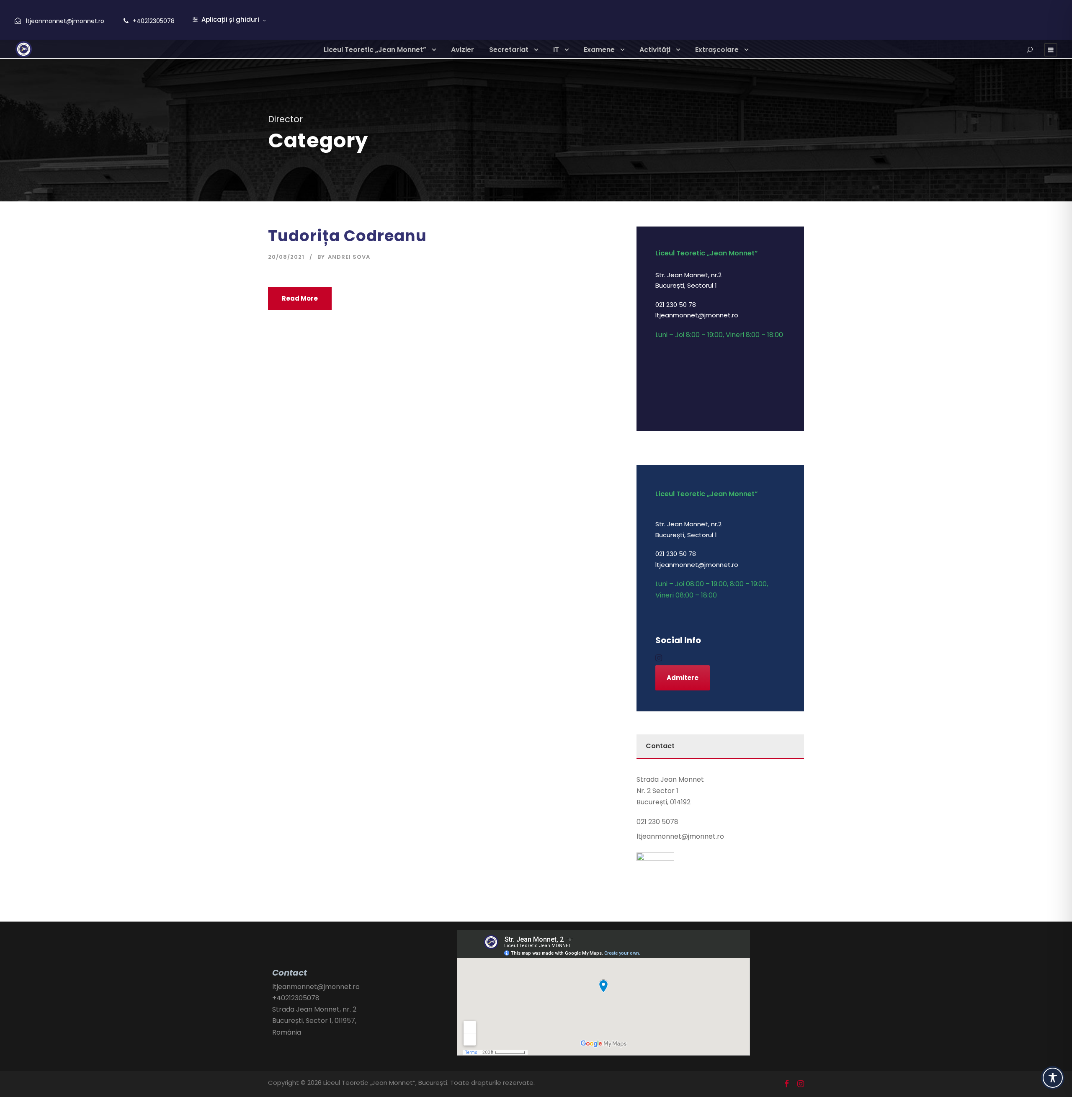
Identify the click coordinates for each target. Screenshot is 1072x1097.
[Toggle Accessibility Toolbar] (1053, 1078)
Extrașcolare (717, 49)
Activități (654, 49)
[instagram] (658, 658)
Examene (599, 49)
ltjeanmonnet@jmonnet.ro (65, 21)
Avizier (462, 49)
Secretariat (508, 49)
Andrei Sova (349, 257)
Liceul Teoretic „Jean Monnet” (375, 49)
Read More (300, 298)
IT (556, 49)
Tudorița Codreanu (347, 236)
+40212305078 (154, 21)
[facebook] (786, 1084)
